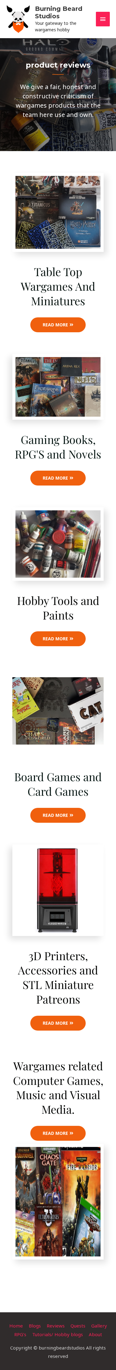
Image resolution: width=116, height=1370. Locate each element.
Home (16, 1326)
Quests (78, 1326)
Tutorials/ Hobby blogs (57, 1334)
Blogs (35, 1326)
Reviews (56, 1326)
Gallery (99, 1326)
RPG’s (20, 1334)
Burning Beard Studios (58, 12)
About (95, 1334)
